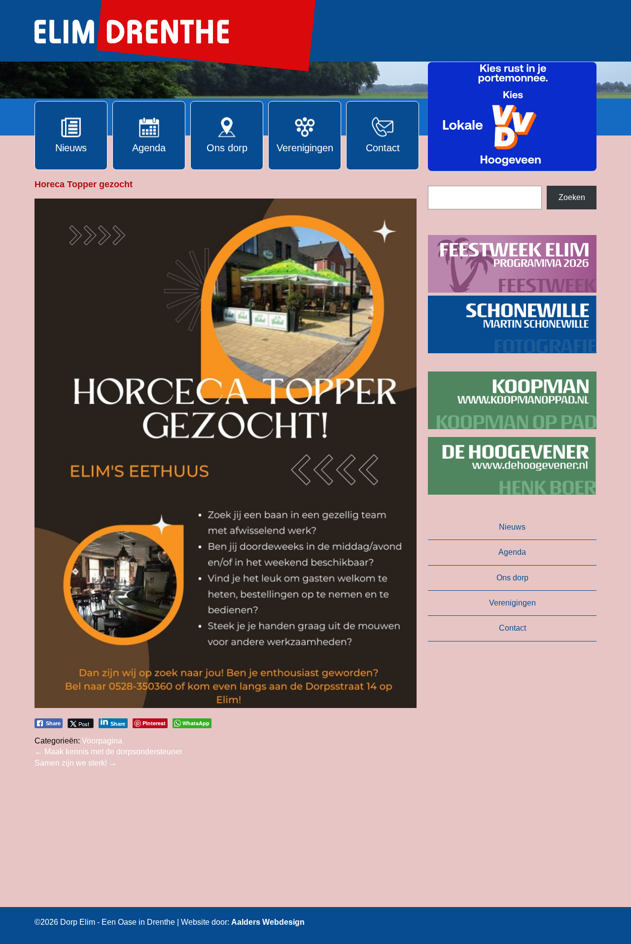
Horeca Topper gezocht (84, 184)
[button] (512, 116)
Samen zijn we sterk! (76, 763)
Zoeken (572, 197)
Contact (512, 628)
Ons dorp (512, 577)
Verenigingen (512, 603)
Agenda (512, 552)
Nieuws (512, 527)
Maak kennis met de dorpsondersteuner (108, 751)
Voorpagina (102, 741)
